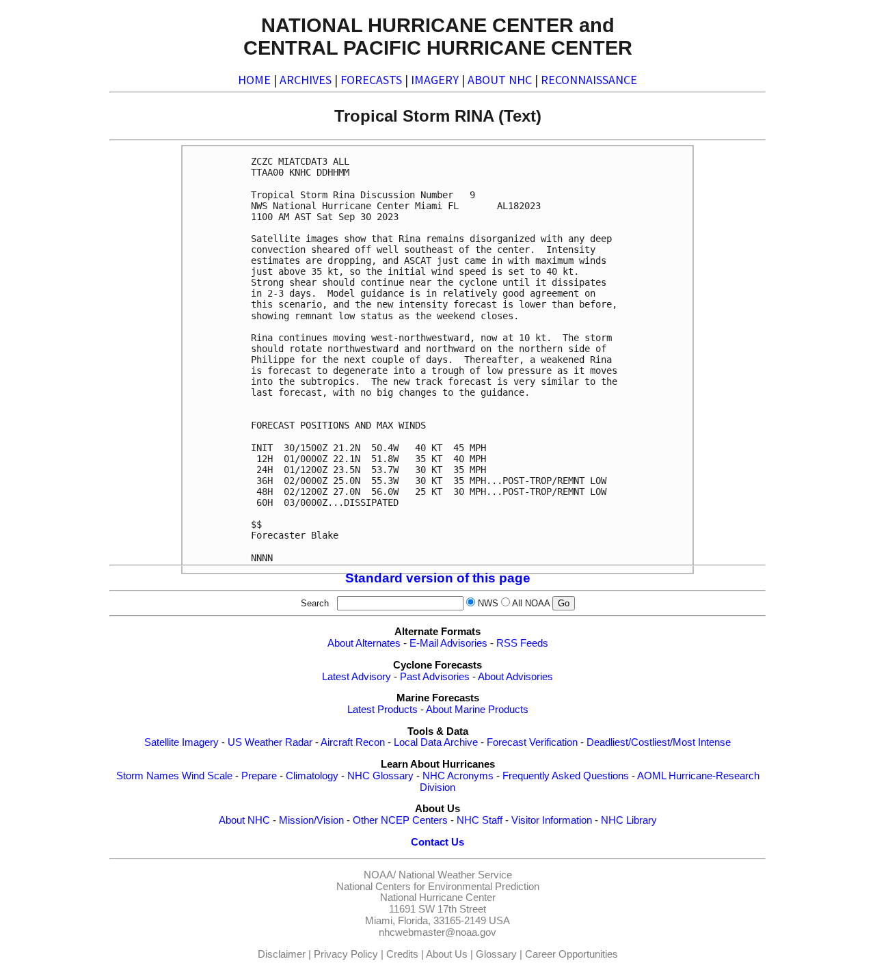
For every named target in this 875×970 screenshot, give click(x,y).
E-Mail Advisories (448, 643)
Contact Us (437, 842)
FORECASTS (371, 79)
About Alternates (364, 643)
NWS (488, 603)
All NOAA (531, 603)
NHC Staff (479, 820)
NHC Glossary (380, 775)
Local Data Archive (436, 742)
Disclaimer (282, 954)
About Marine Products (477, 709)
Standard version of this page (437, 578)
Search (317, 603)
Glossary (496, 954)
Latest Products (382, 709)
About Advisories (515, 676)
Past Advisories (435, 676)
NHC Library (629, 820)
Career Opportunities (571, 954)
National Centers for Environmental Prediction (437, 886)
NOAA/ (380, 875)
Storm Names (147, 775)
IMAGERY (435, 79)
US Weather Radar (270, 742)
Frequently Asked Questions (565, 775)
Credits (402, 954)
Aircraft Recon (353, 742)
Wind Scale (207, 775)
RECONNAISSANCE (589, 79)
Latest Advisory (356, 676)
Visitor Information (551, 820)
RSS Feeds (522, 643)
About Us (447, 954)
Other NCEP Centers (400, 820)
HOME (254, 79)
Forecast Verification (532, 742)
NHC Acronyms (458, 775)
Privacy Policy (346, 954)
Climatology (312, 775)
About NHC (244, 820)
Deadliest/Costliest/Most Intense (659, 742)
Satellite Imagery (181, 742)
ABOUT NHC (500, 79)
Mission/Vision (311, 820)
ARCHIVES (306, 79)
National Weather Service (455, 875)
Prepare (259, 775)
